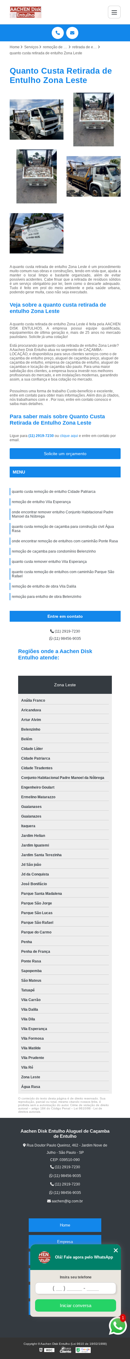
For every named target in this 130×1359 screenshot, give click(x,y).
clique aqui (69, 436)
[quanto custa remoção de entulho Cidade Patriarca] (37, 176)
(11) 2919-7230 (41, 436)
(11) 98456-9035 (67, 638)
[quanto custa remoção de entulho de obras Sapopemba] (94, 120)
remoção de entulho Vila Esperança (41, 502)
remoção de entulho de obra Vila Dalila (44, 586)
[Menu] (114, 12)
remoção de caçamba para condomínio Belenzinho (54, 551)
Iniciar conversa (75, 1305)
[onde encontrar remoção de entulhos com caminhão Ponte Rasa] (37, 120)
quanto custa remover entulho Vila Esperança (49, 562)
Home (65, 1225)
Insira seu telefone (76, 1277)
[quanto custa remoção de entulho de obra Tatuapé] (94, 176)
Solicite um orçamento (65, 453)
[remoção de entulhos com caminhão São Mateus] (37, 233)
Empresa (65, 1241)
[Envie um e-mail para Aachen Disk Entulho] (72, 33)
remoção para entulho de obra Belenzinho (46, 597)
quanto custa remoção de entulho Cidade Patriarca (54, 492)
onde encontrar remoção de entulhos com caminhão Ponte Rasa (65, 541)
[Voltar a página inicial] (26, 12)
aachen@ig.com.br (67, 1201)
